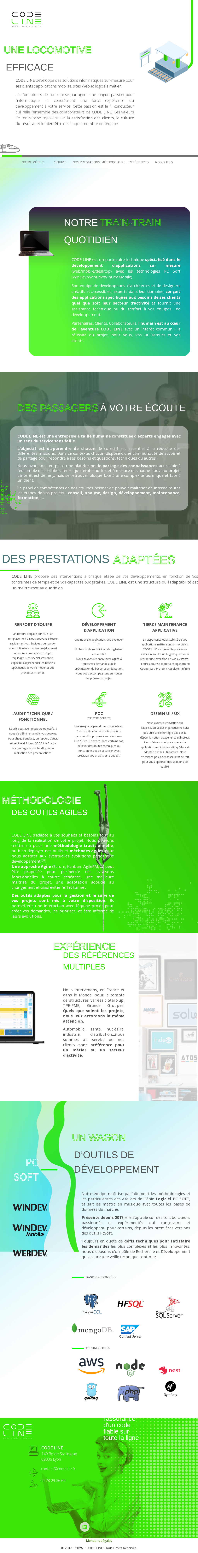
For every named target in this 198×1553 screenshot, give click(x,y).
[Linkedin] (85, 1527)
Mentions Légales (99, 1540)
